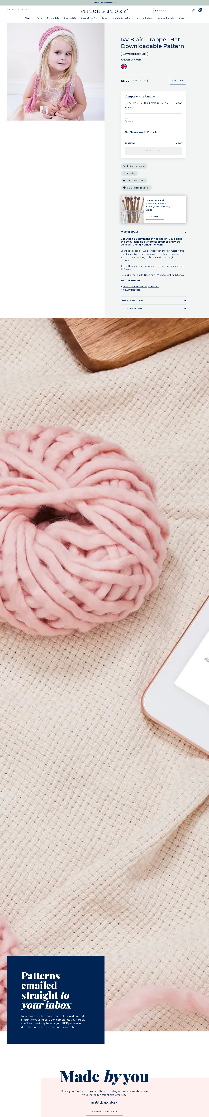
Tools (104, 18)
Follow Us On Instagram (104, 1112)
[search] (170, 11)
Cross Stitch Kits (88, 18)
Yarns (39, 18)
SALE (181, 18)
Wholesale (23, 10)
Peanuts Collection (121, 18)
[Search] (156, 11)
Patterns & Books (165, 18)
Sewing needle (131, 289)
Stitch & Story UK (104, 11)
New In (28, 18)
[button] (44, 110)
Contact (11, 10)
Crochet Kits (69, 18)
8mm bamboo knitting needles (141, 286)
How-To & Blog (143, 18)
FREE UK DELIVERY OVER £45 (104, 3)
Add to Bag (155, 217)
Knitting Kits (52, 18)
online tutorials (176, 275)
